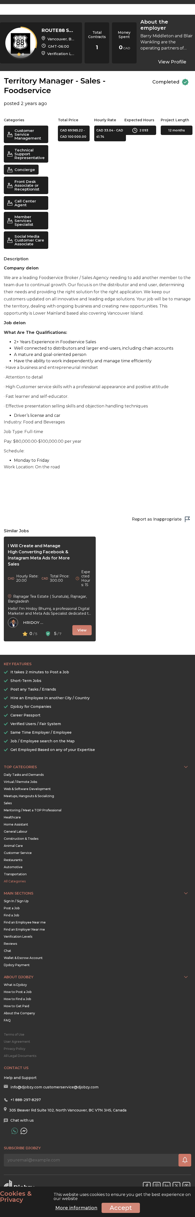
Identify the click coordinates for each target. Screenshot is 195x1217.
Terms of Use (14, 1034)
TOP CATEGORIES (20, 767)
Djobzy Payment (17, 965)
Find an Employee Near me (25, 922)
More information (76, 1208)
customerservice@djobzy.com (71, 1087)
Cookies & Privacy (16, 1197)
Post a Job (12, 908)
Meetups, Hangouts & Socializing (29, 796)
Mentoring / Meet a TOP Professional (32, 810)
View (82, 630)
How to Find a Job (17, 999)
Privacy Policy (14, 1049)
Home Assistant (16, 824)
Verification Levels (18, 936)
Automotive (13, 867)
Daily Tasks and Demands (24, 775)
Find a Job (11, 915)
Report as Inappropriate (157, 519)
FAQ (7, 1020)
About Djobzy (18, 977)
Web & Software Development (27, 789)
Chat (7, 951)
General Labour (15, 831)
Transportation (15, 874)
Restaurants (13, 860)
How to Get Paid (16, 1006)
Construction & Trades (21, 839)
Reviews (10, 944)
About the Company (19, 1013)
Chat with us (22, 1120)
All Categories (15, 881)
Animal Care (13, 846)
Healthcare (12, 817)
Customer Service (18, 853)
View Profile (172, 62)
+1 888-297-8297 (25, 1100)
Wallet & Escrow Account (23, 958)
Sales (8, 803)
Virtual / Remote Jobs (20, 782)
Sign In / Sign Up (16, 901)
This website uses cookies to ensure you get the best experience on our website (95, 1197)
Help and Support (20, 1077)
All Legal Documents (20, 1056)
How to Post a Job (17, 992)
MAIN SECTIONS (18, 893)
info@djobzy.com (26, 1087)
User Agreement (17, 1041)
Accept (121, 1207)
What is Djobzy (15, 985)
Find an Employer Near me (24, 929)
